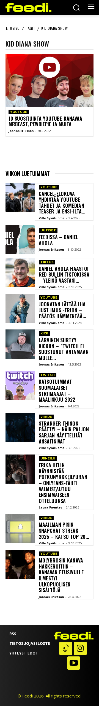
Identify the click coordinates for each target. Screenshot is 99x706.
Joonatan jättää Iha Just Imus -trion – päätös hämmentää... (62, 310)
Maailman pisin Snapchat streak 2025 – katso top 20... (64, 530)
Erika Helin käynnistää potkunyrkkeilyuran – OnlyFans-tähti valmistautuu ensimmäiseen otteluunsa (63, 482)
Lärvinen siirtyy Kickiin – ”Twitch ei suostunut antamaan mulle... (64, 348)
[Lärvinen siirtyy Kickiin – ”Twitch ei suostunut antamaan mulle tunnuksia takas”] (20, 344)
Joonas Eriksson (21, 131)
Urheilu (47, 458)
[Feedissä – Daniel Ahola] (20, 239)
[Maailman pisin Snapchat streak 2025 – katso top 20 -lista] (20, 528)
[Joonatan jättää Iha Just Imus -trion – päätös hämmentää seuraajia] (20, 308)
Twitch (47, 375)
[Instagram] (80, 648)
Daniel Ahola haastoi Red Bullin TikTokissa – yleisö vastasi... (64, 274)
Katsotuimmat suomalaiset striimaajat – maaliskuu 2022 (57, 390)
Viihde (46, 417)
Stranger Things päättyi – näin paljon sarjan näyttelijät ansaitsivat (64, 432)
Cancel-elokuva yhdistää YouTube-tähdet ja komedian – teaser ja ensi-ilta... (64, 202)
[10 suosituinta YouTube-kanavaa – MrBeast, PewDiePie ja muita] (50, 80)
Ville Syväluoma (52, 218)
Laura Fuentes (50, 507)
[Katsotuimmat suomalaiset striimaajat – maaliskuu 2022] (20, 385)
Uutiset (48, 230)
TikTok (47, 262)
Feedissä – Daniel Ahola (58, 240)
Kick (44, 333)
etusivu (13, 28)
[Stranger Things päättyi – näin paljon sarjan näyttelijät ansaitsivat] (20, 427)
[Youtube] (73, 663)
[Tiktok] (65, 648)
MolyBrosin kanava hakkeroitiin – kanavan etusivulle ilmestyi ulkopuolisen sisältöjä (61, 575)
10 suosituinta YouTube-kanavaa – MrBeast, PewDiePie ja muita (48, 121)
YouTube (18, 112)
